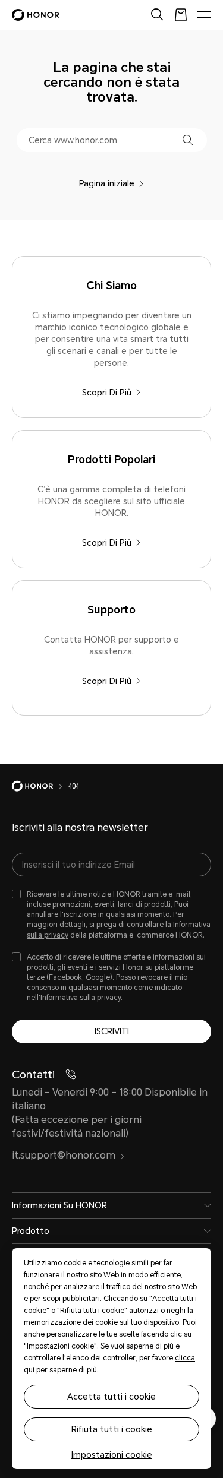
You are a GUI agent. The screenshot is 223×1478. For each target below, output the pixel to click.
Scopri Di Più (106, 392)
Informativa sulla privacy (80, 997)
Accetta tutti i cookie (111, 1396)
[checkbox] (111, 915)
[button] (188, 140)
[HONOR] (40, 786)
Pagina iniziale (106, 183)
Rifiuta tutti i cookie (111, 1429)
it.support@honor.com (63, 1155)
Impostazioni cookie (111, 1455)
